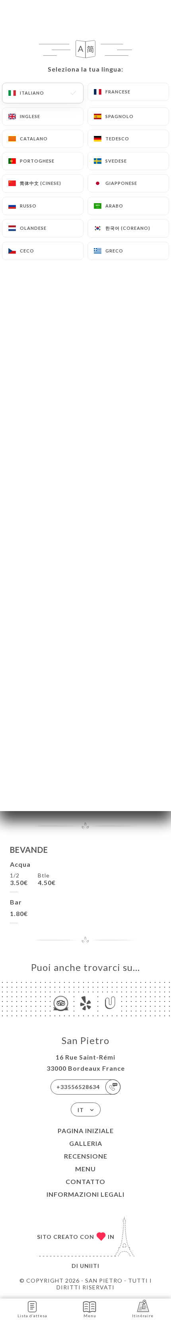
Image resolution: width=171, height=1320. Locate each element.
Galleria (85, 1143)
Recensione (85, 1156)
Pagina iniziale (86, 1130)
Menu (85, 1168)
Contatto (85, 1181)
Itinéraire (143, 1315)
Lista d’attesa (32, 1315)
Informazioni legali (85, 1194)
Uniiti (89, 1265)
